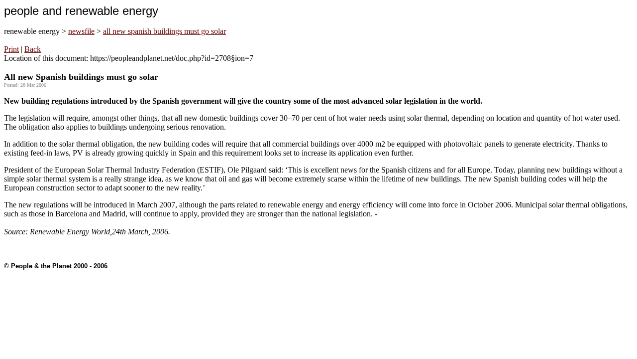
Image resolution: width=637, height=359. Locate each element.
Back (32, 49)
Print (11, 49)
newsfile (81, 31)
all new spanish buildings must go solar (164, 31)
